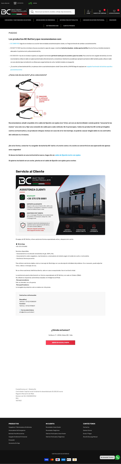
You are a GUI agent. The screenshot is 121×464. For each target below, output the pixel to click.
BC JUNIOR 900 (14, 43)
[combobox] (55, 11)
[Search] (52, 11)
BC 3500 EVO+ (14, 56)
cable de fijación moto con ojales (68, 155)
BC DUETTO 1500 (15, 48)
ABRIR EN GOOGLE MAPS (60, 342)
